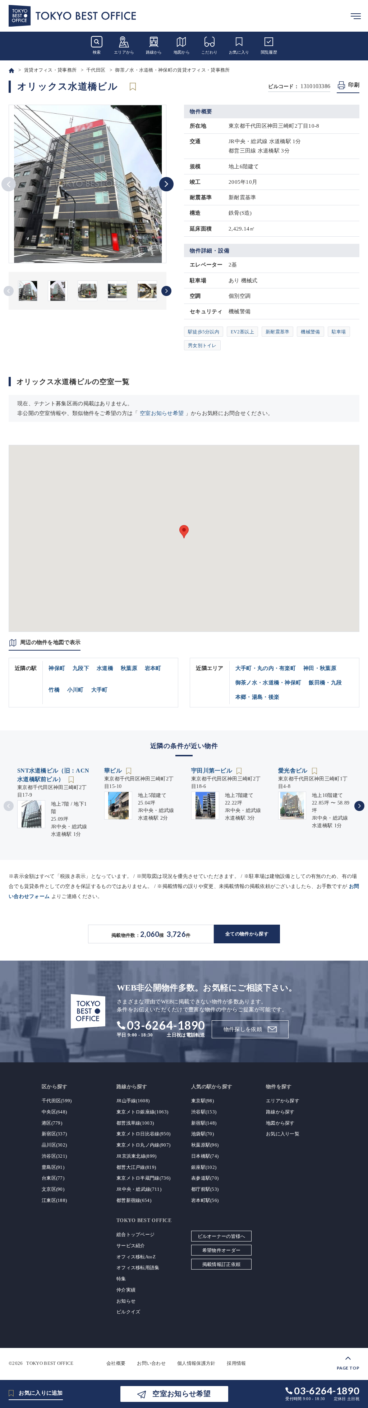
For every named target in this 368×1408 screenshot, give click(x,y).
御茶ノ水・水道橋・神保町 (268, 682)
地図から (182, 52)
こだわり (209, 52)
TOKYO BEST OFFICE (49, 1363)
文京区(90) (53, 1189)
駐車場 (339, 331)
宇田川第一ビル (212, 770)
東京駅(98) (202, 1100)
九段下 (81, 668)
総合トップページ (135, 1234)
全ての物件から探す (246, 934)
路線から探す (280, 1112)
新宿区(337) (54, 1133)
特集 (121, 1278)
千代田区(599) (57, 1100)
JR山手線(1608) (133, 1100)
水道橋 (105, 668)
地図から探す (280, 1123)
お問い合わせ (151, 1363)
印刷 (353, 85)
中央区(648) (54, 1112)
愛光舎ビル (293, 770)
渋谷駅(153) (203, 1112)
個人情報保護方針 (196, 1363)
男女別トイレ (202, 345)
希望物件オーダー (221, 1250)
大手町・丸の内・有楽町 (265, 668)
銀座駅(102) (203, 1167)
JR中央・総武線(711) (138, 1189)
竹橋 (54, 690)
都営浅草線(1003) (135, 1123)
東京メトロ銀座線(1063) (142, 1112)
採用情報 (236, 1363)
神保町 (57, 668)
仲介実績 (125, 1290)
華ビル (113, 770)
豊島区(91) (53, 1167)
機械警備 (310, 331)
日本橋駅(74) (204, 1156)
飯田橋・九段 (325, 682)
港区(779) (52, 1123)
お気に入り (239, 52)
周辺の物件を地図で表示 (50, 642)
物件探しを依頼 (243, 1029)
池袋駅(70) (202, 1133)
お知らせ (125, 1301)
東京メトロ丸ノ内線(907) (143, 1145)
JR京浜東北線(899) (136, 1156)
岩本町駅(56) (204, 1200)
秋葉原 (129, 668)
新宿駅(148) (203, 1123)
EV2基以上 (242, 331)
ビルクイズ (128, 1311)
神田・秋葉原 (319, 668)
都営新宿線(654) (133, 1200)
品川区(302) (54, 1145)
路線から (154, 52)
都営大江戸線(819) (136, 1167)
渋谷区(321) (54, 1156)
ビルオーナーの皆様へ (221, 1236)
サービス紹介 (130, 1245)
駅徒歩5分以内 (203, 331)
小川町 (75, 690)
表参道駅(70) (204, 1178)
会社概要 (115, 1363)
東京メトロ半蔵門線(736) (143, 1178)
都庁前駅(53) (204, 1189)
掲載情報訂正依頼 (221, 1264)
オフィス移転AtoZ (136, 1256)
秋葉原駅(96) (204, 1145)
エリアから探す (282, 1100)
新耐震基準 (278, 331)
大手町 (99, 690)
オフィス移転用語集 (138, 1267)
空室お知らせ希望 (162, 413)
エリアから (124, 52)
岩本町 (153, 668)
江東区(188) (54, 1200)
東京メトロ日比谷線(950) (143, 1133)
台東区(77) (53, 1178)
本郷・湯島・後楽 (257, 697)
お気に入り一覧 (282, 1133)
